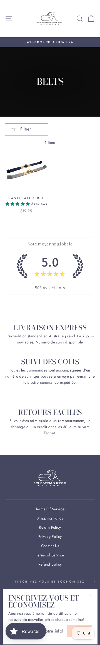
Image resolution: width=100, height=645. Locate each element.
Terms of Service (50, 555)
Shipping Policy (50, 518)
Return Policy (50, 527)
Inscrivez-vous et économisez (50, 581)
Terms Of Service (50, 509)
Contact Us (50, 545)
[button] (18, 204)
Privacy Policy (50, 536)
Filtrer (25, 129)
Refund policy (50, 564)
